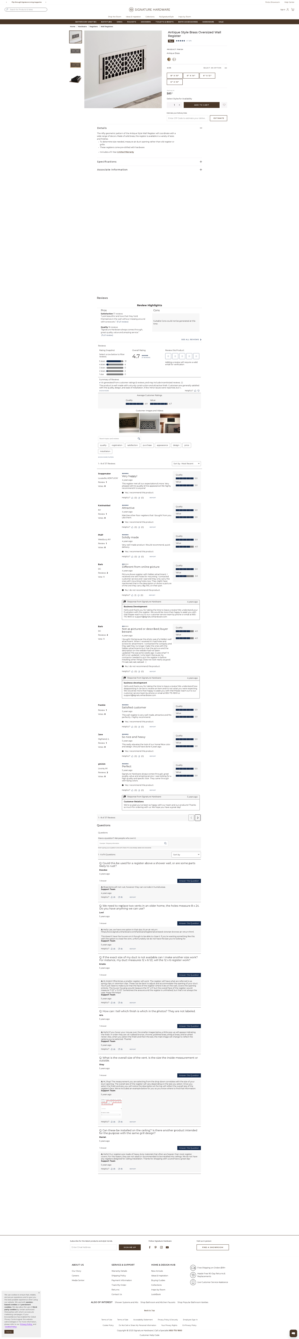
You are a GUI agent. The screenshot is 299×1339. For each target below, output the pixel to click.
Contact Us (117, 1294)
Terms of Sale (122, 1320)
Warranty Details (119, 1271)
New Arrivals (157, 1271)
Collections (156, 1285)
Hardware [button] (208, 22)
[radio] (169, 59)
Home (72, 26)
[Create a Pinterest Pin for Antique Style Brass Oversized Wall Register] (171, 41)
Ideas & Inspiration (159, 1276)
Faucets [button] (131, 22)
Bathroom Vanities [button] (86, 22)
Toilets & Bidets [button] (165, 22)
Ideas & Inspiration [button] (133, 17)
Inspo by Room (158, 1290)
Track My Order (119, 1285)
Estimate (219, 118)
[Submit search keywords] (7, 9)
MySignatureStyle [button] (166, 17)
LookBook (156, 1294)
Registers (94, 26)
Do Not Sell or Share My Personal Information (137, 1325)
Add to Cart (201, 105)
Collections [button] (150, 17)
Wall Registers (107, 26)
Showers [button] (146, 22)
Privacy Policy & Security (168, 1320)
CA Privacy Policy (189, 1325)
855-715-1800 (175, 1330)
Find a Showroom (272, 2)
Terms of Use (106, 1320)
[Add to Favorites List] (224, 105)
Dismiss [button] (9, 1332)
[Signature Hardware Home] (149, 9)
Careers (75, 1276)
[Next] (46, 2)
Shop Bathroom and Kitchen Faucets (158, 1302)
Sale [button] (221, 22)
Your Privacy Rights (169, 1325)
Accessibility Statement (143, 1320)
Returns (115, 1290)
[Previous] (6, 2)
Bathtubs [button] (106, 22)
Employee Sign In (190, 1320)
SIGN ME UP (130, 1247)
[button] (39, 1292)
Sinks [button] (120, 22)
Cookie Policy (108, 1325)
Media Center (78, 1280)
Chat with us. (30, 2)
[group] (26, 2)
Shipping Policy (119, 1276)
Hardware (82, 26)
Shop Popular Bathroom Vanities (193, 1302)
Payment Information (122, 1280)
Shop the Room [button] (114, 17)
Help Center (289, 2)
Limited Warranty (125, 152)
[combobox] (26, 9)
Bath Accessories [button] (188, 22)
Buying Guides (158, 1280)
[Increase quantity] (179, 105)
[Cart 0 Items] (292, 9)
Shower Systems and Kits (126, 1302)
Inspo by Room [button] (184, 17)
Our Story (76, 1271)
